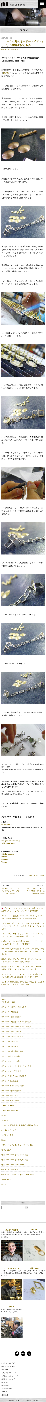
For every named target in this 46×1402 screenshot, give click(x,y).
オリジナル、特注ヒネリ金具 (12, 1036)
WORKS (34, 1230)
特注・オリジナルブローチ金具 (13, 1165)
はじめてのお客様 (11, 1230)
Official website (7, 854)
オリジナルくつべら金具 (10, 1056)
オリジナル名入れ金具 (9, 1081)
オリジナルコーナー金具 (10, 1061)
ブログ (3, 999)
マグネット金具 (7, 1135)
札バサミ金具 (6, 1150)
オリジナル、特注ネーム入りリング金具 (16, 1027)
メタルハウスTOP (8, 1363)
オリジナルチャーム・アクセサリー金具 (16, 1066)
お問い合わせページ (8, 843)
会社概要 (5, 1385)
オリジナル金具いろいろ (10, 1101)
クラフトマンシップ (11, 1268)
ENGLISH (5, 1395)
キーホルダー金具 (8, 1105)
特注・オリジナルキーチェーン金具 (14, 1155)
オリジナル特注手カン (9, 1096)
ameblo (4, 857)
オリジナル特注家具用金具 (11, 1091)
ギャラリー (6, 1382)
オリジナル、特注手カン (10, 1046)
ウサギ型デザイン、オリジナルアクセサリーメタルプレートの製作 (10, 891)
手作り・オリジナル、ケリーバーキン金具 (17, 1145)
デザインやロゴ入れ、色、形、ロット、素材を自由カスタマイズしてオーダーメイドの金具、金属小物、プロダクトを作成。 (22, 926)
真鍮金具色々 (6, 1179)
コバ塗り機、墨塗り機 (9, 1110)
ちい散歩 (4, 1120)
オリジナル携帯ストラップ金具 (13, 1086)
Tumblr (4, 862)
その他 (3, 1115)
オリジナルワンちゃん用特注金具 (13, 1076)
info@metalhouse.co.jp (10, 841)
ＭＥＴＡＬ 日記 (8, 1002)
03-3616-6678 (6, 825)
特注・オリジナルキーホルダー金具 (14, 1160)
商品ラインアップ (8, 1379)
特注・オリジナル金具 (9, 49)
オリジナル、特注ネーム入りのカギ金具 (16, 1022)
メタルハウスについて (10, 1376)
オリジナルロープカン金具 (11, 1071)
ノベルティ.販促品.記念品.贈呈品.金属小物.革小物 (19, 1125)
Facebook (5, 859)
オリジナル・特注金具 (9, 1012)
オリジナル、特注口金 (9, 1041)
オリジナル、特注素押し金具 (12, 1051)
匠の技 (3, 1140)
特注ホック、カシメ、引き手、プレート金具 (17, 1174)
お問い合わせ (34, 1268)
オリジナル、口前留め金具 (11, 1017)
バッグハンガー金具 (8, 1130)
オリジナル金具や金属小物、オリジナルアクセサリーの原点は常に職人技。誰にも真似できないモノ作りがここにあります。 (22, 951)
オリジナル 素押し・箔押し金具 (13, 1007)
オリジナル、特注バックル (11, 1032)
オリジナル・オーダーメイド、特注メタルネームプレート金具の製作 (35, 891)
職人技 (3, 1184)
